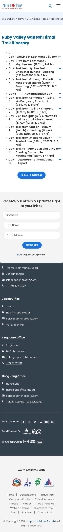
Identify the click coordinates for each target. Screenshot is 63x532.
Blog (13, 512)
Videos (27, 503)
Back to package (32, 175)
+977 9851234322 (16, 286)
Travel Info (47, 494)
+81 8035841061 (15, 324)
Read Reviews (45, 503)
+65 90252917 (14, 363)
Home (21, 18)
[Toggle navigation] (56, 5)
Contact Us (44, 512)
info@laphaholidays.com (21, 280)
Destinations (33, 18)
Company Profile (19, 499)
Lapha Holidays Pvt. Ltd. (42, 521)
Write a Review (19, 508)
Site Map (27, 512)
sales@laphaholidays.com (22, 318)
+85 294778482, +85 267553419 (24, 402)
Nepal (45, 18)
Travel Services (44, 499)
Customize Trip (43, 508)
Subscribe (32, 245)
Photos (13, 503)
